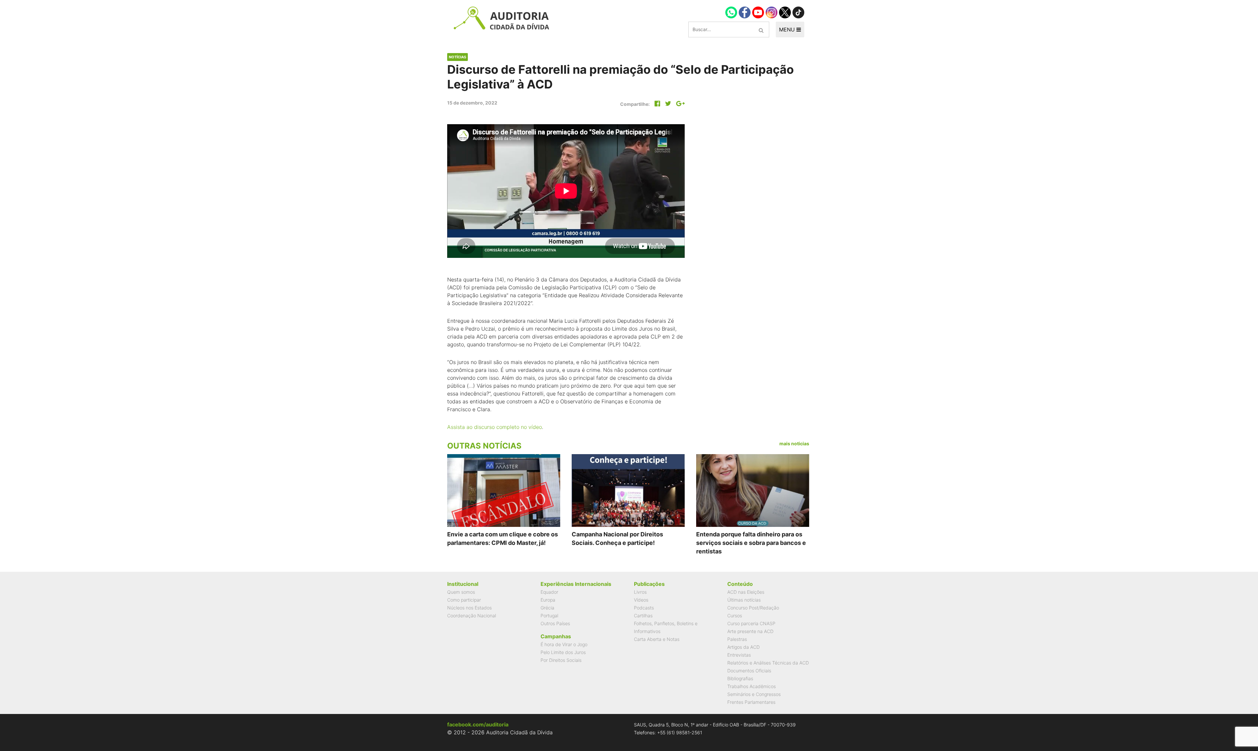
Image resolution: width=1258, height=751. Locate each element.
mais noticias (794, 443)
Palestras (737, 639)
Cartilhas (643, 615)
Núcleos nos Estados (469, 607)
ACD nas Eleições (745, 592)
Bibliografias (740, 678)
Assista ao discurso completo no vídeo (494, 427)
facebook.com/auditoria (477, 724)
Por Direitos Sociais (561, 660)
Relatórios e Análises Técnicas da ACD (768, 662)
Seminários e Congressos (754, 694)
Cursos (734, 615)
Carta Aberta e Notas (656, 639)
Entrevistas (739, 655)
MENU (787, 29)
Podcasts (644, 607)
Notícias (457, 57)
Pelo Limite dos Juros (563, 652)
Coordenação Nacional (471, 615)
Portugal (549, 615)
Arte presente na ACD (750, 631)
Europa (548, 600)
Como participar (464, 600)
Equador (549, 592)
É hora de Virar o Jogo (564, 644)
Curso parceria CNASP (751, 623)
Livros (640, 592)
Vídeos (641, 600)
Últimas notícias (744, 600)
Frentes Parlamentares (751, 702)
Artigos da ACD (743, 647)
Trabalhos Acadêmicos (751, 686)
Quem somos (461, 592)
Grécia (547, 607)
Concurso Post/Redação (753, 607)
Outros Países (555, 623)
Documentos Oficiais (749, 670)
